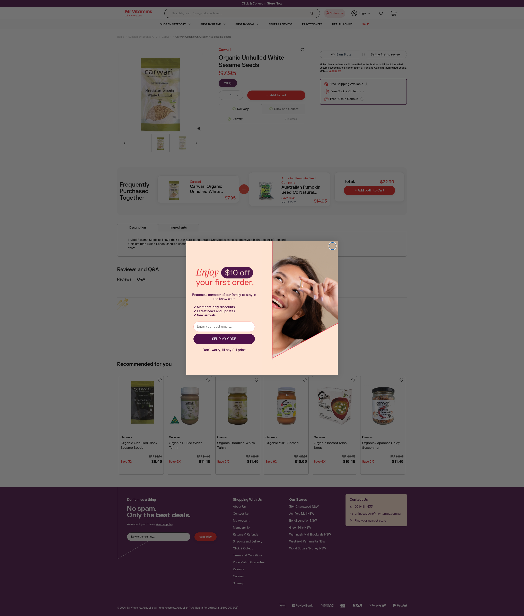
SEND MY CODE (224, 339)
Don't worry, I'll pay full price (224, 350)
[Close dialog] (332, 246)
